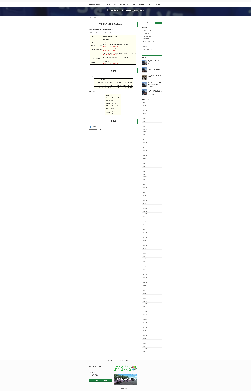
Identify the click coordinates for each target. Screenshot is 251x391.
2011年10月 (145, 314)
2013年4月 (145, 293)
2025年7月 (145, 137)
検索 (158, 22)
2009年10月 (145, 332)
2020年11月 (145, 224)
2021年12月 (145, 208)
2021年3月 (145, 216)
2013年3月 (145, 295)
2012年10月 (145, 301)
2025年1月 (145, 153)
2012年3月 (145, 311)
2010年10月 (145, 319)
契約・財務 (146, 33)
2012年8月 (145, 303)
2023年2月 (145, 190)
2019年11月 (145, 242)
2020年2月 (145, 237)
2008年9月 (145, 338)
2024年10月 (145, 160)
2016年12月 (145, 266)
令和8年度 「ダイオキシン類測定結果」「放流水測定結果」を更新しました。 (155, 84)
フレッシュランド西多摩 (149, 41)
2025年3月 (145, 147)
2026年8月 (145, 102)
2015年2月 (145, 280)
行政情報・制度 (147, 36)
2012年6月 (145, 306)
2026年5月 (145, 110)
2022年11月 (145, 195)
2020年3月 (145, 235)
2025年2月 (145, 150)
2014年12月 (145, 282)
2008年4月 (145, 343)
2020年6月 (145, 229)
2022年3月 (145, 203)
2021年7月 (145, 213)
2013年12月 (145, 287)
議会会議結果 (98, 129)
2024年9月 (145, 163)
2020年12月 (145, 221)
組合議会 (146, 46)
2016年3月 (145, 272)
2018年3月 (145, 256)
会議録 (94, 126)
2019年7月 (145, 245)
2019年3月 (145, 248)
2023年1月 (145, 192)
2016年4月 (145, 269)
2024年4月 (145, 168)
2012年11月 (145, 298)
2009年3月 (145, 335)
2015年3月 (145, 277)
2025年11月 (145, 126)
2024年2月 (145, 174)
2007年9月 (145, 348)
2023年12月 (145, 176)
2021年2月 (145, 219)
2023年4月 (145, 184)
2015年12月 (145, 274)
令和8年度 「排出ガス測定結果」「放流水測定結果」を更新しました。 (155, 62)
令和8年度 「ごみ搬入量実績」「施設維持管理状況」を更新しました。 (155, 69)
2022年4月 (145, 200)
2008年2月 (145, 346)
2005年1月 (145, 354)
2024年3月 (145, 171)
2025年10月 (145, 129)
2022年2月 (145, 205)
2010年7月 (145, 325)
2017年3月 (145, 264)
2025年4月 (145, 145)
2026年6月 (145, 108)
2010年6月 (145, 327)
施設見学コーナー (148, 38)
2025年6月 (145, 139)
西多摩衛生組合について (149, 44)
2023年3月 (145, 187)
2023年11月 (145, 179)
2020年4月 (145, 232)
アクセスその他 (147, 51)
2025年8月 (145, 134)
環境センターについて (148, 49)
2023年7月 (145, 182)
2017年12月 (145, 258)
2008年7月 (145, 340)
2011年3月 (145, 317)
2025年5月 (145, 142)
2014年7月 (145, 285)
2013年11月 (145, 290)
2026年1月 (145, 121)
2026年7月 (145, 105)
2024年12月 (145, 155)
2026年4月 (145, 113)
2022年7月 (145, 197)
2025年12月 (145, 123)
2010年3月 (145, 330)
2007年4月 (145, 351)
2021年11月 (145, 211)
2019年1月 (145, 253)
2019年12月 (145, 240)
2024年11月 (145, 158)
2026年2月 (145, 118)
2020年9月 (145, 227)
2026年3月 (145, 115)
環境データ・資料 (148, 30)
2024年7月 (145, 166)
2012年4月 (145, 309)
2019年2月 (145, 250)
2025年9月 (145, 131)
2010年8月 (145, 322)
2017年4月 (145, 261)
